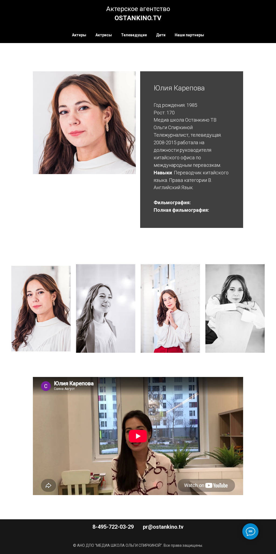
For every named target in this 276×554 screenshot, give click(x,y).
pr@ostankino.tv (163, 527)
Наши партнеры (189, 35)
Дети (160, 35)
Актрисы (103, 35)
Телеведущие (134, 35)
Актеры (79, 35)
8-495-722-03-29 (113, 527)
